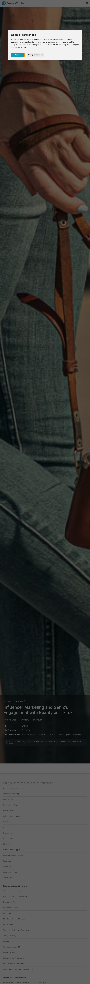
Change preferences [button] (35, 55)
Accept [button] (17, 55)
